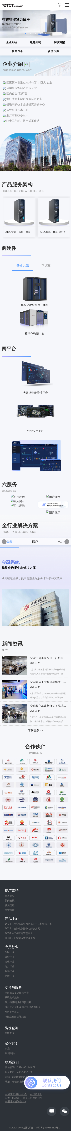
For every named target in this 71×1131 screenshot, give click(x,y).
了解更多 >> (35, 730)
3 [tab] (35, 33)
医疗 (35, 541)
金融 (9, 541)
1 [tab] (25, 33)
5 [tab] (45, 33)
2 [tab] (30, 33)
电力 (61, 541)
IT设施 (45, 265)
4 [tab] (40, 33)
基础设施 (22, 265)
